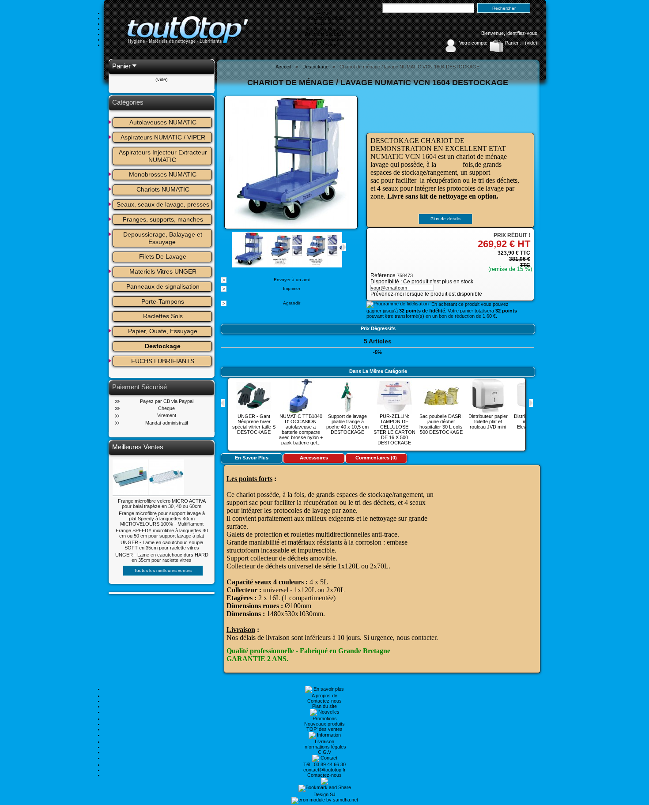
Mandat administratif (166, 422)
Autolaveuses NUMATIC (162, 122)
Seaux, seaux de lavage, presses (163, 204)
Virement (166, 415)
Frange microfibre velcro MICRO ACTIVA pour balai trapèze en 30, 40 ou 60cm (162, 503)
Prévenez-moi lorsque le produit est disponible (426, 294)
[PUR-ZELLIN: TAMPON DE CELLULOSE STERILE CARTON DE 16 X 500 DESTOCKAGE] (394, 411)
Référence (383, 275)
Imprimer (291, 288)
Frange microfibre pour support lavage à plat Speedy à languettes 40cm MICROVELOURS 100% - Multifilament (162, 519)
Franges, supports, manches (163, 219)
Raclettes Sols (163, 316)
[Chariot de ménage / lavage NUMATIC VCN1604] (284, 264)
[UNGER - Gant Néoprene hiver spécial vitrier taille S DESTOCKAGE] (254, 411)
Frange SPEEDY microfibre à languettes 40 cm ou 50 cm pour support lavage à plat (162, 533)
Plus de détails (445, 218)
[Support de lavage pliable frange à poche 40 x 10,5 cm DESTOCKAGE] (347, 411)
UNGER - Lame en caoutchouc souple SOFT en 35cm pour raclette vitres (162, 545)
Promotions (325, 718)
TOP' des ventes (324, 729)
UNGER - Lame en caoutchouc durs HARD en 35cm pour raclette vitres (161, 557)
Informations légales (324, 746)
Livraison (324, 23)
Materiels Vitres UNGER (162, 271)
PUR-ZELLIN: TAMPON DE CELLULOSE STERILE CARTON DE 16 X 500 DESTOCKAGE (394, 429)
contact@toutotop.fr (324, 769)
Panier (121, 66)
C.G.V (324, 752)
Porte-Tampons (162, 301)
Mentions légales (325, 28)
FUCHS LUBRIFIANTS (162, 361)
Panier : (513, 42)
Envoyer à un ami (291, 279)
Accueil (324, 12)
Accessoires (314, 457)
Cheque (166, 408)
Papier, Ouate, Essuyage (162, 331)
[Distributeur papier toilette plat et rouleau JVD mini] (488, 411)
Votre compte (473, 42)
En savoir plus (251, 457)
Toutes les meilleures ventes (163, 570)
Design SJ (324, 794)
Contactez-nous (324, 700)
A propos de (324, 695)
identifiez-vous (521, 33)
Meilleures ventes (137, 447)
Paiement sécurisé (324, 34)
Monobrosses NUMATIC (162, 174)
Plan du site (324, 706)
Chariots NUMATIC (162, 189)
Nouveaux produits (324, 18)
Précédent (223, 403)
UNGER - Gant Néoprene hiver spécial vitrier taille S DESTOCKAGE (253, 424)
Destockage (325, 44)
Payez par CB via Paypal (166, 401)
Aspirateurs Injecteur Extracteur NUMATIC (164, 156)
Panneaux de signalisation (163, 286)
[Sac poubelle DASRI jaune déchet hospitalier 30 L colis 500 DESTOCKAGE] (441, 411)
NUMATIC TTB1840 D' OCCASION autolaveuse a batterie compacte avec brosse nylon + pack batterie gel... (301, 429)
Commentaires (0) (376, 457)
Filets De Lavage (162, 256)
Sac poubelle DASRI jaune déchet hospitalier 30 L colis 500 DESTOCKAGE (441, 424)
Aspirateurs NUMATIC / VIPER (163, 137)
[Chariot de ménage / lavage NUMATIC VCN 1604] (249, 264)
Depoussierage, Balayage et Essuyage (163, 238)
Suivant (344, 247)
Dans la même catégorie (378, 371)
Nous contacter (324, 39)
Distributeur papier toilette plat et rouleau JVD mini (488, 421)
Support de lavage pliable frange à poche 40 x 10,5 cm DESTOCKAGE (347, 424)
